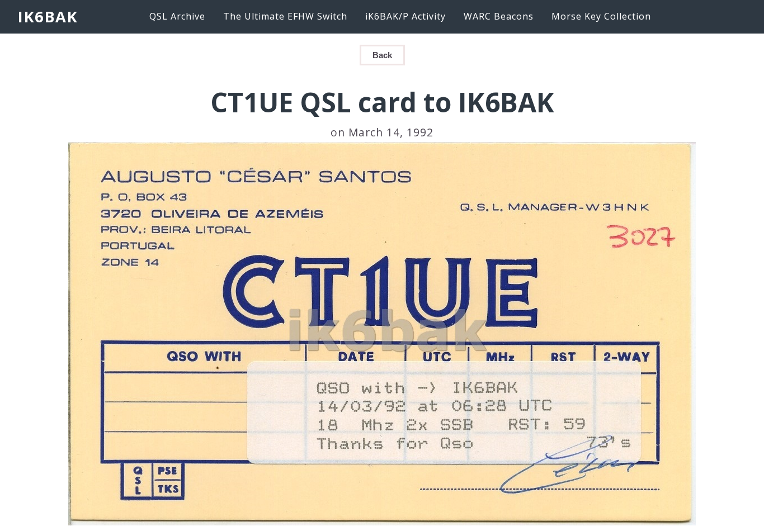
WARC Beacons (499, 16)
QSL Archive (177, 16)
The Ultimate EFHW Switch (285, 16)
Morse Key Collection (601, 16)
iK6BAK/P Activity (405, 16)
